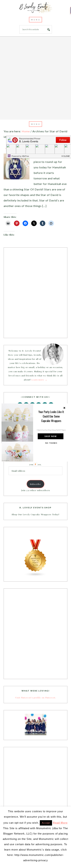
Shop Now (50, 436)
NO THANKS (51, 443)
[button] (51, 416)
